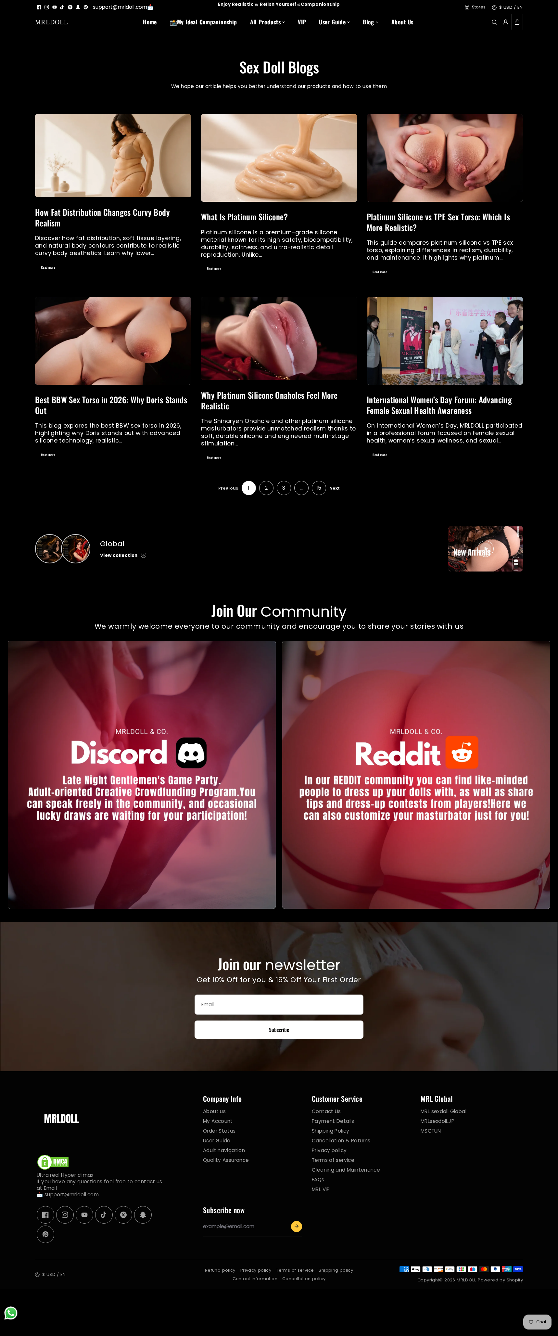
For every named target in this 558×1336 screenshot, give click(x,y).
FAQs (318, 1179)
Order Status (219, 1130)
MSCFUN (431, 1130)
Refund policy (220, 1270)
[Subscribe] (296, 1226)
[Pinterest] (86, 7)
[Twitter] (70, 7)
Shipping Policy (330, 1130)
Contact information (255, 1278)
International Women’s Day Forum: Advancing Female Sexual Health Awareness (439, 404)
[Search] (494, 22)
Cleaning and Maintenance (346, 1169)
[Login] (506, 22)
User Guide (217, 1140)
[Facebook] (39, 7)
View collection (119, 555)
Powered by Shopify (500, 1280)
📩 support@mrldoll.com (68, 1194)
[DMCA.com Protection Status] (53, 1168)
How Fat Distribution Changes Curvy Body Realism (102, 217)
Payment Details (333, 1121)
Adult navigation (224, 1150)
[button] (517, 22)
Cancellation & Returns (341, 1140)
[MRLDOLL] (51, 22)
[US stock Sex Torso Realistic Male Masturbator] (75, 548)
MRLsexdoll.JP (437, 1121)
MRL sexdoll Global (443, 1111)
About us (214, 1111)
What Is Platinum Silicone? (244, 217)
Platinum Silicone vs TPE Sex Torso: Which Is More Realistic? (438, 222)
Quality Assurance (226, 1160)
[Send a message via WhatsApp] (11, 1313)
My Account (218, 1121)
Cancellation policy (303, 1278)
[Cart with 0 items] (517, 22)
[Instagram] (47, 7)
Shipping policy (336, 1270)
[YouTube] (54, 7)
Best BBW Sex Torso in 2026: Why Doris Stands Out (111, 404)
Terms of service (333, 1160)
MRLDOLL (466, 1280)
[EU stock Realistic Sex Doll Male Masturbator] (49, 548)
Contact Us (326, 1111)
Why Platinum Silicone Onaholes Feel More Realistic (269, 400)
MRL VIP (321, 1189)
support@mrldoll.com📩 (123, 7)
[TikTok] (62, 7)
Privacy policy (329, 1150)
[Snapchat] (78, 7)
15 (319, 488)
